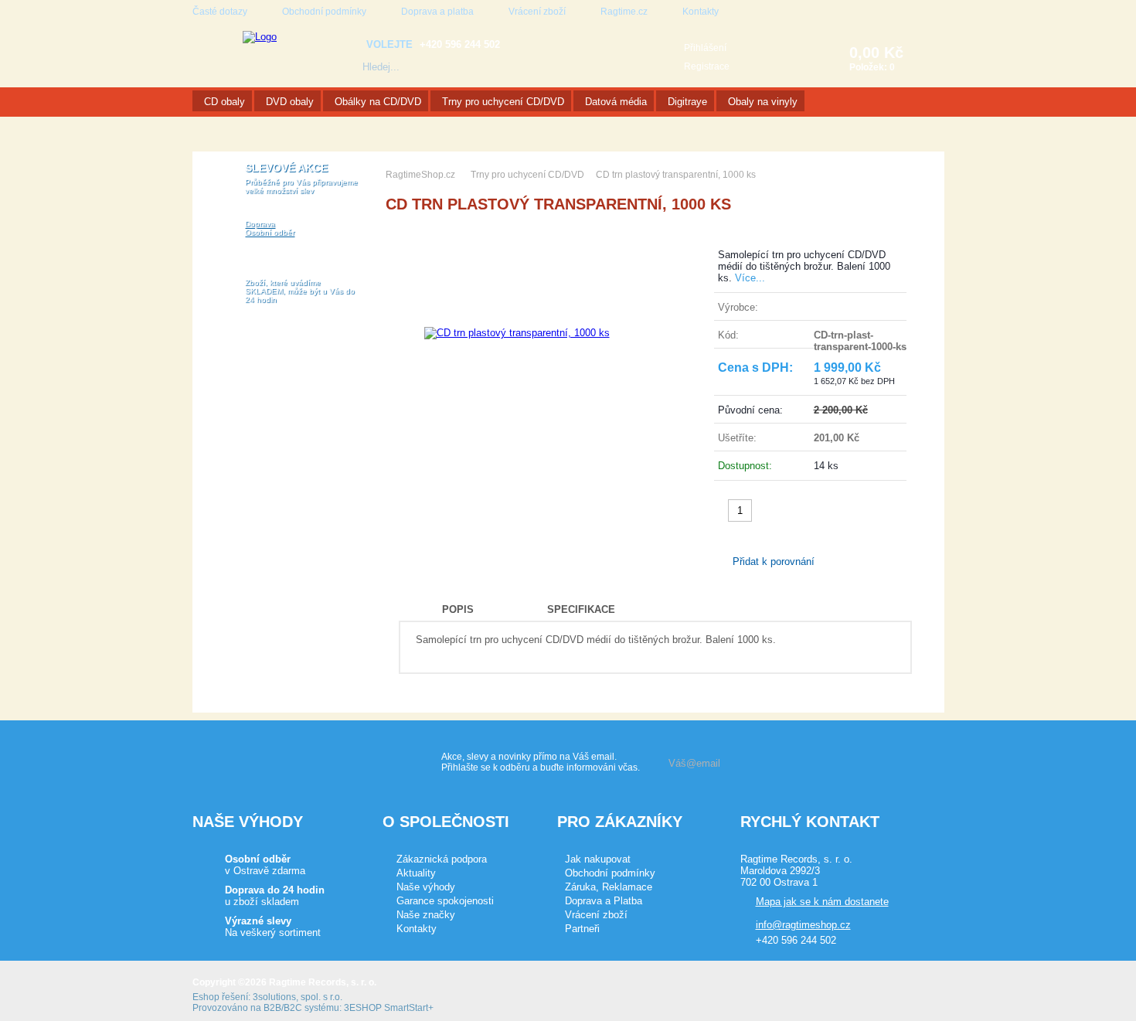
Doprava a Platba (603, 901)
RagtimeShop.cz (420, 174)
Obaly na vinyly (763, 101)
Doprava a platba (437, 11)
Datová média (616, 101)
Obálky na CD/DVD (378, 101)
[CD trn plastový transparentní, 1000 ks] (517, 333)
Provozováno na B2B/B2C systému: (267, 1007)
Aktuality (416, 873)
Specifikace (581, 609)
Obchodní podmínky (324, 11)
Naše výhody (425, 887)
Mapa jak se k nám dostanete (822, 901)
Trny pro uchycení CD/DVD (503, 101)
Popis (458, 609)
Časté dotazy (219, 11)
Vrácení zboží (537, 11)
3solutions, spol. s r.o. (297, 997)
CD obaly (224, 101)
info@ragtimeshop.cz (803, 925)
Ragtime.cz (624, 11)
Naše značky (425, 915)
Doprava (260, 224)
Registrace (707, 66)
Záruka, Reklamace (608, 887)
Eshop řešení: (221, 997)
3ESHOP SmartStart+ (389, 1007)
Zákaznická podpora (441, 859)
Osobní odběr (269, 232)
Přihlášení (705, 48)
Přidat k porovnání (774, 561)
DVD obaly (290, 101)
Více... (750, 278)
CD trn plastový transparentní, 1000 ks (676, 174)
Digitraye (687, 101)
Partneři (582, 928)
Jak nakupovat (598, 859)
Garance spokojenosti (445, 901)
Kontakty (700, 11)
